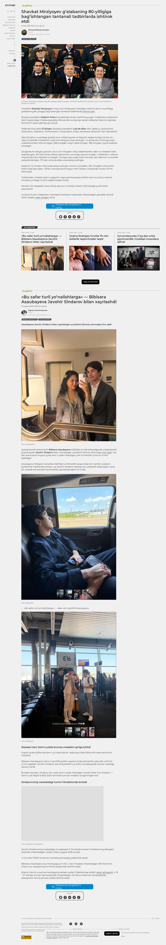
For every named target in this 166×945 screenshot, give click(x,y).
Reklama (12, 53)
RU (8, 11)
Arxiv (74, 942)
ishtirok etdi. (89, 111)
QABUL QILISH (112, 933)
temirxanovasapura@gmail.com (39, 315)
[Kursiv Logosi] (10, 5)
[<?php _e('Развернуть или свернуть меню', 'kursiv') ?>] (14, 60)
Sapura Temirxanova (37, 310)
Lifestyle (12, 36)
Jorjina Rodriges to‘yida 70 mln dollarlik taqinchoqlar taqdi (88, 237)
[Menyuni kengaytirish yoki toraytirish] (14, 45)
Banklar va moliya (9, 25)
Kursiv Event (11, 38)
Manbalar (11, 28)
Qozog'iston (11, 63)
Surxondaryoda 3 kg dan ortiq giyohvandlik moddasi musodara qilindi (138, 238)
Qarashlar (11, 20)
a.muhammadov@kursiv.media (39, 34)
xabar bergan (42, 197)
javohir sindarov (45, 319)
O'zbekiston (11, 66)
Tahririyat (11, 51)
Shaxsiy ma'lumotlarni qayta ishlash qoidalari (134, 942)
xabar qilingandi (104, 882)
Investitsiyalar (10, 22)
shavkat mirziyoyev (29, 39)
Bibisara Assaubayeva (29, 319)
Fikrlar (12, 30)
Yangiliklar (11, 17)
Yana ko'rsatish (90, 282)
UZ (11, 11)
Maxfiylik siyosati (124, 938)
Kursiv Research (9, 33)
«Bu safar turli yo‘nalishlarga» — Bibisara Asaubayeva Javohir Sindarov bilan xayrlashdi (41, 238)
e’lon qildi (107, 452)
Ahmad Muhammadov (38, 30)
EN (14, 11)
